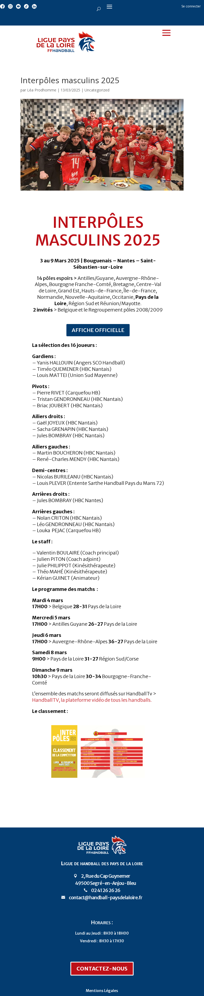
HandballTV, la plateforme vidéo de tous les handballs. (92, 700)
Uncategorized (96, 90)
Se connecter (191, 6)
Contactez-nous (102, 968)
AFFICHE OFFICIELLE (98, 330)
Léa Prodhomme (41, 90)
